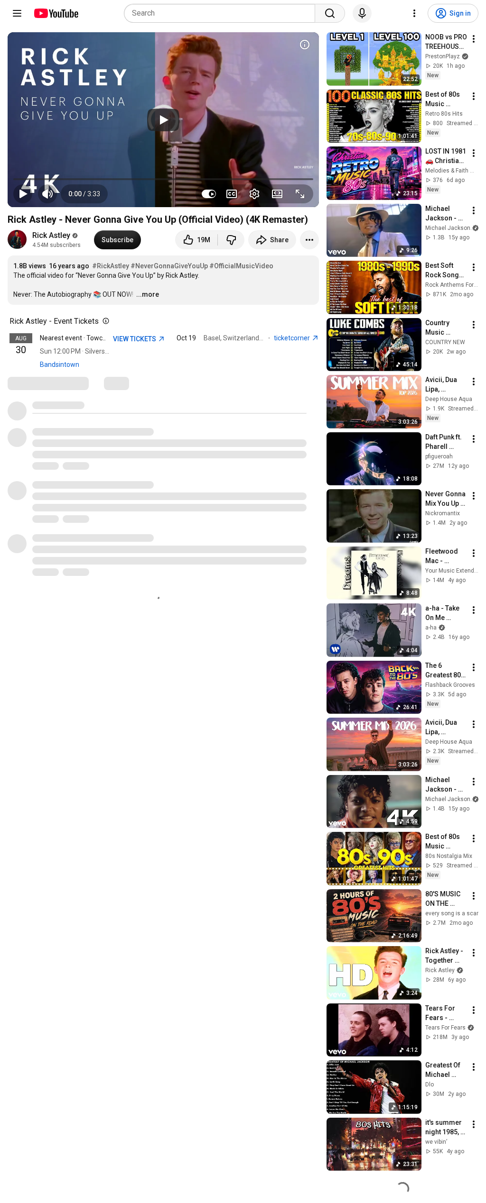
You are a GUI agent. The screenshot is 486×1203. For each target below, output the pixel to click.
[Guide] (17, 13)
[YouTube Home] (56, 13)
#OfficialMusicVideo (241, 266)
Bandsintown (59, 364)
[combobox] (222, 13)
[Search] (330, 13)
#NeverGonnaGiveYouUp (169, 266)
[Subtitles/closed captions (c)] (231, 193)
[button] (84, 193)
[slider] (163, 179)
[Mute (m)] (47, 193)
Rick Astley (51, 235)
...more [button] (147, 294)
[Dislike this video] (231, 239)
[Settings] (414, 13)
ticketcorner (292, 338)
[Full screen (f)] (300, 193)
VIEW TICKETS (135, 339)
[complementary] (104, 321)
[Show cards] (304, 44)
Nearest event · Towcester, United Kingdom (104, 338)
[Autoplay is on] (208, 193)
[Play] (163, 120)
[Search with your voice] (362, 13)
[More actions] (309, 239)
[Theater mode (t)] (277, 193)
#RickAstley (110, 266)
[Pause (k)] (22, 193)
